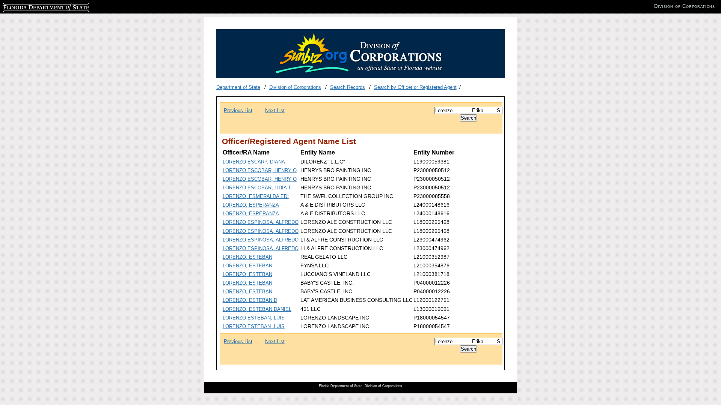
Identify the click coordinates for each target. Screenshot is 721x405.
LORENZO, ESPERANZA (251, 205)
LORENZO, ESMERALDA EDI (256, 196)
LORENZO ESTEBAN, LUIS (254, 318)
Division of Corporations (295, 87)
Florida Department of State (33, 6)
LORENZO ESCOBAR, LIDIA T (257, 187)
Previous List (238, 110)
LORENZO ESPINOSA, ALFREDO (261, 222)
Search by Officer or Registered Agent (415, 87)
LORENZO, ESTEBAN (247, 257)
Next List (275, 110)
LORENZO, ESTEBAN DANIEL (257, 309)
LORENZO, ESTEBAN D (250, 300)
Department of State (238, 87)
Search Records (347, 87)
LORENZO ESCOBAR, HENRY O (260, 170)
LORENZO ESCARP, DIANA (254, 162)
